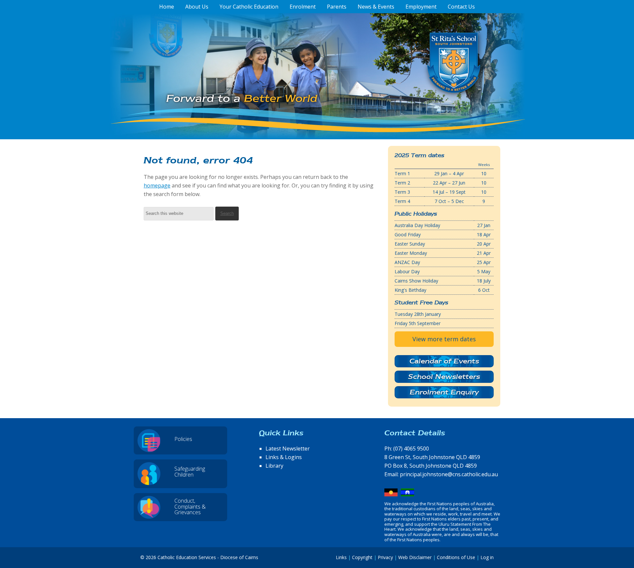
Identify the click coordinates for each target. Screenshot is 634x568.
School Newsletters (444, 376)
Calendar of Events (444, 361)
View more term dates (444, 339)
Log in (487, 557)
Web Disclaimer (415, 557)
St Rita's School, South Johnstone (421, 73)
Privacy (385, 557)
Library (274, 465)
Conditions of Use (456, 557)
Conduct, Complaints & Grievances (190, 506)
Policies (183, 439)
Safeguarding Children (189, 471)
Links (341, 557)
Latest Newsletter (287, 448)
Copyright (362, 557)
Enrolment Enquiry (444, 392)
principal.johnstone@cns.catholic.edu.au (449, 474)
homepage (157, 185)
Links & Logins (283, 457)
